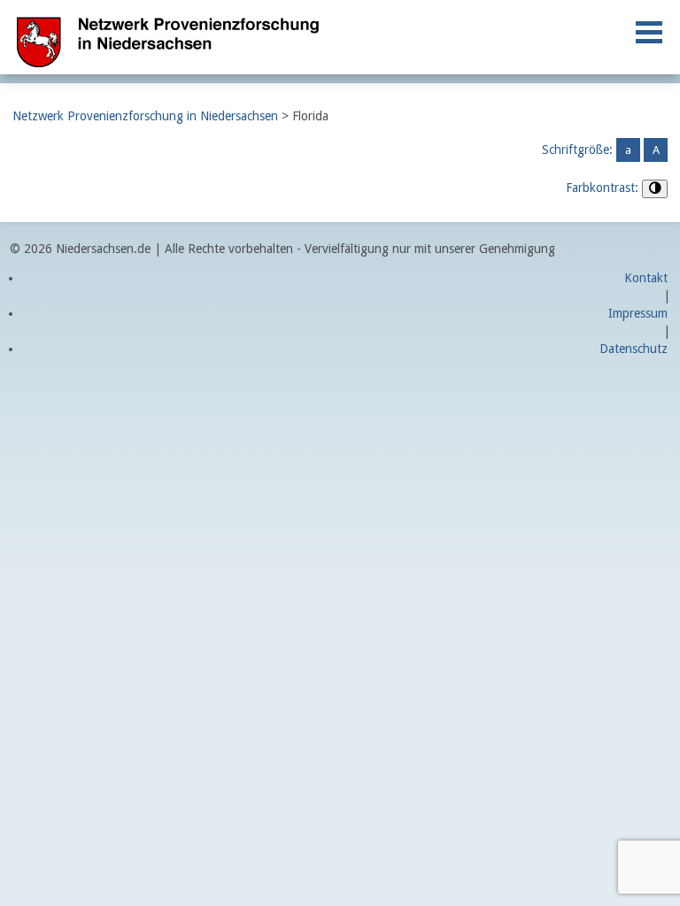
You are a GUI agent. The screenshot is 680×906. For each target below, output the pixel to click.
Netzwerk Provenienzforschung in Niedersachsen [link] (145, 116)
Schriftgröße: (577, 149)
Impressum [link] (638, 313)
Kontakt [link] (646, 278)
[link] (649, 32)
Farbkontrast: (602, 187)
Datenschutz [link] (633, 349)
